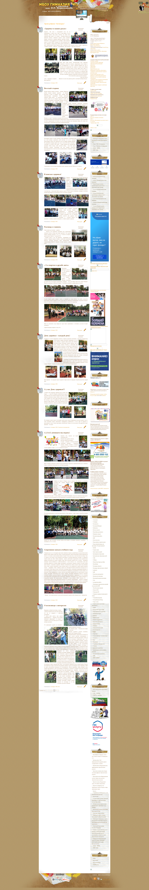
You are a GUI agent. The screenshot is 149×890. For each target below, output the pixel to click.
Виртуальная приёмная (54, 11)
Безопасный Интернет (97, 526)
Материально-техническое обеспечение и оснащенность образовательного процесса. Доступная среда (98, 72)
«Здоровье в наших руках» (55, 28)
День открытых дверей (97, 551)
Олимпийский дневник (97, 597)
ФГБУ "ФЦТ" (96, 150)
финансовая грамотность (98, 648)
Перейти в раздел (99, 497)
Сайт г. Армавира (96, 693)
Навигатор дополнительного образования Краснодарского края (98, 52)
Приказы (95, 615)
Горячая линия (93, 90)
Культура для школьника (98, 576)
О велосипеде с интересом (55, 605)
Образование (92, 66)
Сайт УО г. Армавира (97, 695)
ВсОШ (94, 547)
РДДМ (94, 631)
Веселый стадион (51, 88)
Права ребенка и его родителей (99, 611)
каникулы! (95, 570)
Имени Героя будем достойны (99, 562)
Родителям (95, 633)
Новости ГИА (96, 590)
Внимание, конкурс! (97, 534)
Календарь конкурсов (97, 566)
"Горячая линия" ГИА (94, 122)
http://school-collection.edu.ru (98, 771)
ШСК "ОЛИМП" (96, 657)
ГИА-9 (91, 118)
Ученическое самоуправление (63, 427)
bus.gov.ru (92, 392)
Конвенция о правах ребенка (98, 813)
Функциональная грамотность (96, 96)
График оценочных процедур (96, 93)
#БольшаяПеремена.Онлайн (96, 326)
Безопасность (95, 523)
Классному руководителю (98, 574)
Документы (92, 65)
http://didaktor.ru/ (96, 754)
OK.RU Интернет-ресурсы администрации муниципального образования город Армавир (98, 185)
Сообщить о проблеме (100, 257)
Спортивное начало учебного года (58, 549)
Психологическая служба (98, 627)
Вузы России (95, 796)
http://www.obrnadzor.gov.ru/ (98, 785)
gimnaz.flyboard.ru (97, 46)
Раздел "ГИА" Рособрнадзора (99, 144)
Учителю (95, 646)
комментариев (96, 862)
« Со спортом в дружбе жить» (56, 265)
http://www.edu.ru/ (96, 781)
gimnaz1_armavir (97, 50)
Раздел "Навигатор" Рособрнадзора (100, 146)
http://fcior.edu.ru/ (96, 765)
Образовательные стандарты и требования (98, 84)
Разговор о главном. (52, 226)
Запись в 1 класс (93, 127)
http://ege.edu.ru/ (96, 760)
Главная (44, 11)
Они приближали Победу (98, 599)
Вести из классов (96, 530)
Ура (94, 639)
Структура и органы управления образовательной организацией (96, 63)
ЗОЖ (56, 82)
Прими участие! (96, 617)
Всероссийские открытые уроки (99, 542)
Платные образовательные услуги (97, 74)
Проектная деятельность (98, 621)
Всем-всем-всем (96, 540)
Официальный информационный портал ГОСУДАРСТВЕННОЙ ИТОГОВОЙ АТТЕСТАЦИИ (99, 840)
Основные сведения (94, 61)
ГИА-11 (92, 116)
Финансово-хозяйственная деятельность (98, 75)
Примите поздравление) (97, 619)
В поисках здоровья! (52, 174)
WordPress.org (96, 864)
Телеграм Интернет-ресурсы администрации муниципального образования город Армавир (98, 207)
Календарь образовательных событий (100, 568)
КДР (94, 572)
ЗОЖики (95, 560)
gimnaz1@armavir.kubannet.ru (99, 43)
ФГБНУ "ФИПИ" (96, 148)
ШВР (94, 655)
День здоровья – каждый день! (57, 335)
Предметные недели (97, 613)
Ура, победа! (95, 641)
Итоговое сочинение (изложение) (96, 117)
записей (95, 860)
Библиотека (95, 528)
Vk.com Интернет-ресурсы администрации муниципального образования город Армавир (98, 195)
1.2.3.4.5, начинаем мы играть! (57, 432)
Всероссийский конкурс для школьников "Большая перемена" (98, 290)
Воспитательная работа (97, 536)
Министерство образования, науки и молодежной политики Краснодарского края (99, 140)
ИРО (94, 809)
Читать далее (79, 83)
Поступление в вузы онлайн (98, 609)
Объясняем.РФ (96, 592)
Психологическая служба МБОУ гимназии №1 (99, 488)
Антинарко (53, 82)
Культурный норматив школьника (99, 578)
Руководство (92, 67)
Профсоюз (95, 625)
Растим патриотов (96, 629)
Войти (94, 858)
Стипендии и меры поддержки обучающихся (99, 79)
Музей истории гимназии (98, 588)
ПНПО (94, 607)
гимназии (104, 395)
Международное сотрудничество (96, 80)
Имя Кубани (95, 564)
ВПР (94, 538)
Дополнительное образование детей (100, 556)
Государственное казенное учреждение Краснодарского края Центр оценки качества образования (100, 800)
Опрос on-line (95, 601)
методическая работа (97, 582)
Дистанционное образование (98, 553)
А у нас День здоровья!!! (54, 389)
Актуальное (95, 519)
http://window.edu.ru (97, 776)
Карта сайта (92, 86)
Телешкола (95, 637)
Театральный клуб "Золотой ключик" (100, 635)
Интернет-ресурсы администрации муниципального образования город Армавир (99, 805)
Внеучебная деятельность (98, 532)
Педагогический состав (94, 69)
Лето (59, 686)
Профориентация (93, 98)
